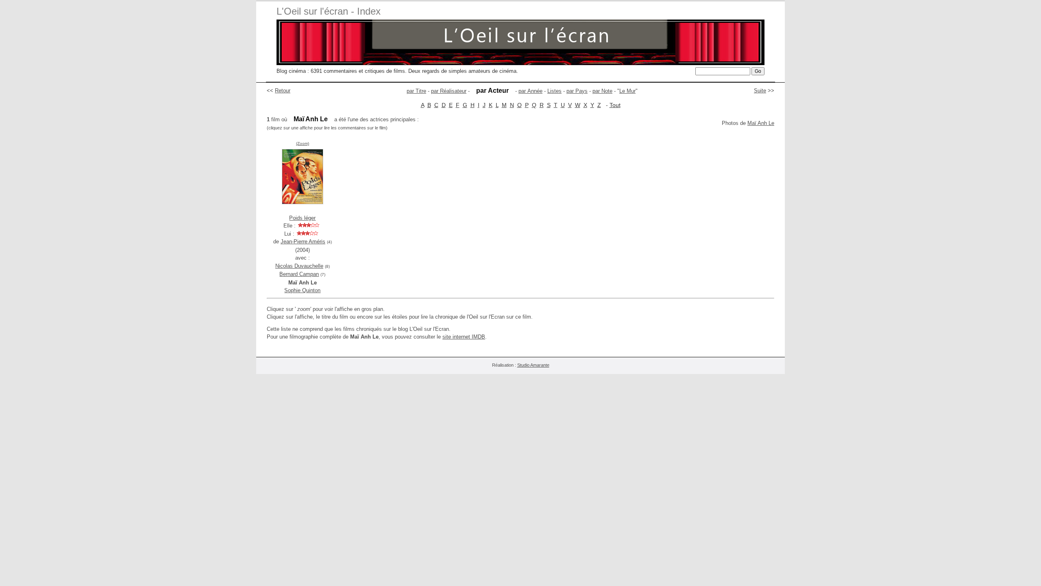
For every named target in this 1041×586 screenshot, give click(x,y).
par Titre (416, 91)
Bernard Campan (299, 274)
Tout (615, 105)
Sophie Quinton (302, 290)
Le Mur (627, 91)
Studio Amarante (533, 365)
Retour (282, 90)
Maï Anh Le (760, 123)
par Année (530, 91)
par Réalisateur (448, 91)
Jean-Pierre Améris (303, 241)
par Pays (577, 91)
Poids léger (302, 218)
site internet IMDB (463, 337)
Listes (554, 91)
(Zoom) (302, 143)
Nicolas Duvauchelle (299, 266)
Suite (760, 90)
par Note (602, 91)
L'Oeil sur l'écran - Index (329, 11)
